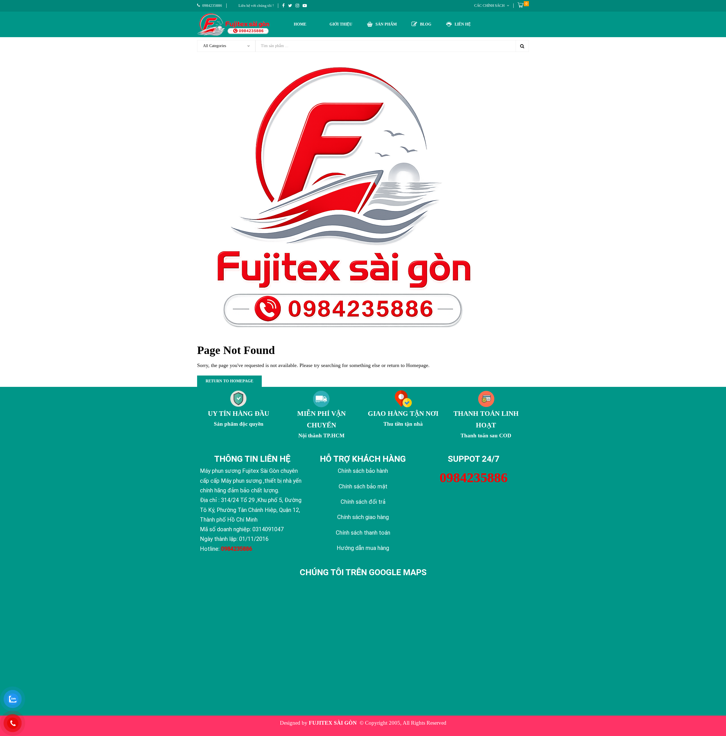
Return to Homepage (229, 381)
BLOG (425, 24)
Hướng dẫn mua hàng (363, 548)
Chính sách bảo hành (363, 470)
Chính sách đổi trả (363, 501)
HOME (300, 24)
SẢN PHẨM (386, 24)
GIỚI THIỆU (341, 24)
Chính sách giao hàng (363, 517)
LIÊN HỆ (463, 24)
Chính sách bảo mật (363, 486)
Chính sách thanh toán (363, 532)
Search (522, 46)
